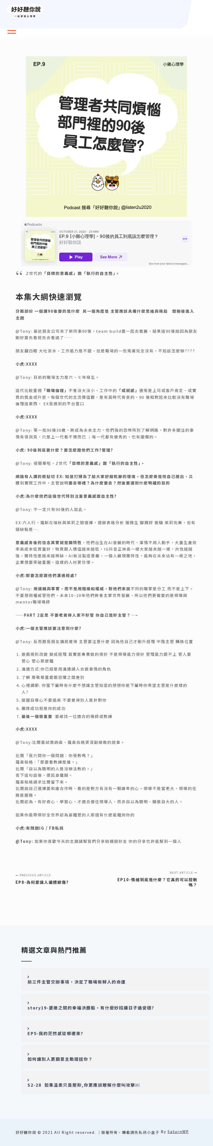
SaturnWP (178, 1131)
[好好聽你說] (25, 11)
